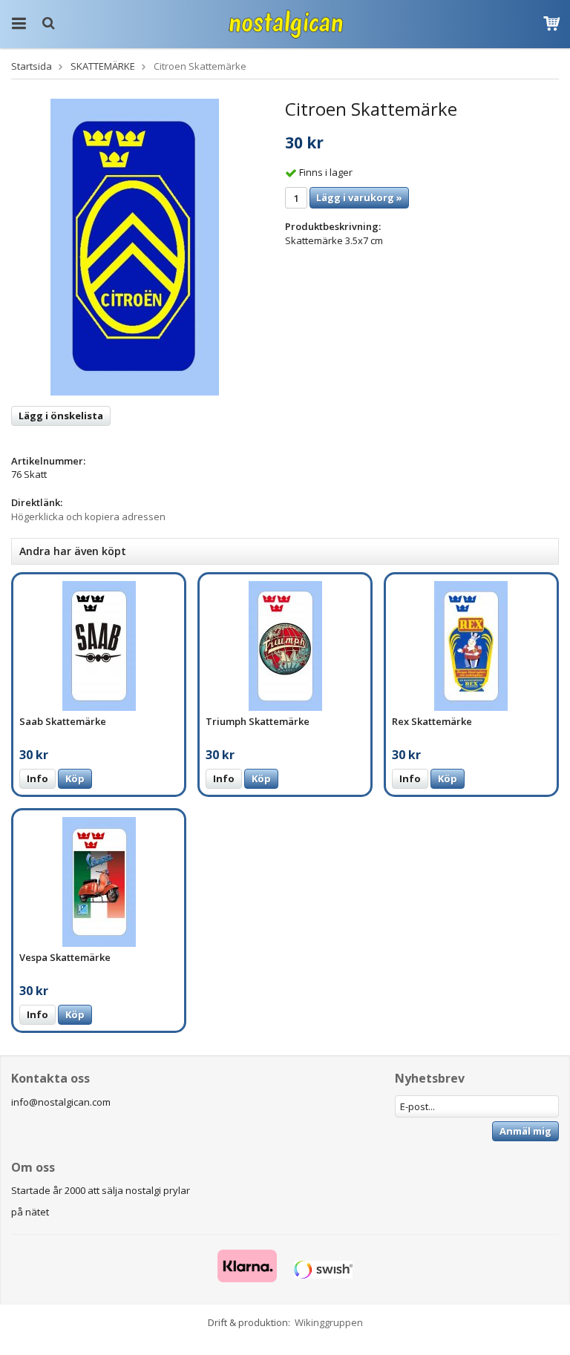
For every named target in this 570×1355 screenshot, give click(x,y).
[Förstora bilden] (134, 246)
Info (37, 778)
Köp (75, 778)
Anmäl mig (525, 1131)
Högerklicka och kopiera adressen (88, 516)
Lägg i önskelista (61, 415)
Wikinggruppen (329, 1322)
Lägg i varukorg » (359, 197)
